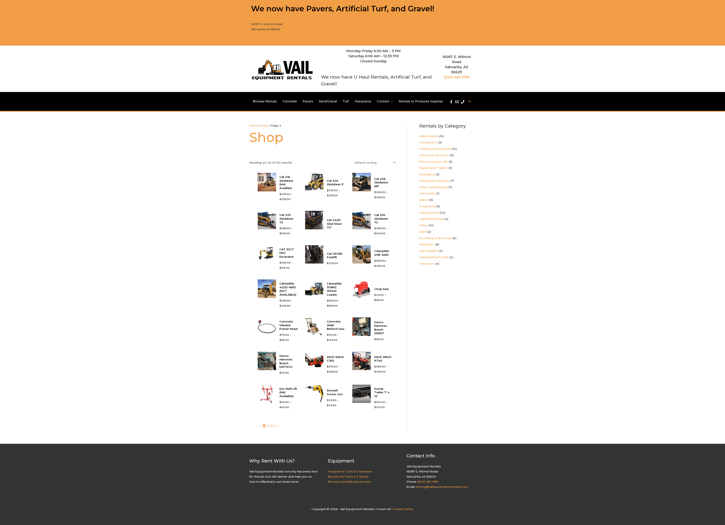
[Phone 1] (462, 102)
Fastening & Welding (434, 180)
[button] (391, 101)
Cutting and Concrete (435, 149)
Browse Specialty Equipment (349, 481)
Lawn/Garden (429, 212)
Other (423, 225)
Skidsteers (427, 244)
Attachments (428, 136)
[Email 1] (457, 102)
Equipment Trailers (433, 168)
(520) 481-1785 (261, 34)
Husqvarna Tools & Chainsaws (350, 471)
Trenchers (427, 263)
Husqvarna (427, 206)
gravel (423, 200)
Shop (264, 125)
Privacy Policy (403, 509)
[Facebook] (451, 102)
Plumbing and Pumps (435, 238)
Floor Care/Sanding (433, 187)
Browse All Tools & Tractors (348, 476)
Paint (423, 232)
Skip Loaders (428, 251)
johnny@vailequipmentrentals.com (441, 487)
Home (253, 125)
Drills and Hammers (434, 155)
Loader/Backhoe (431, 219)
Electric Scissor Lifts (433, 161)
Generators (427, 193)
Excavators (427, 174)
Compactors (428, 142)
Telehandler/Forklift (434, 257)
